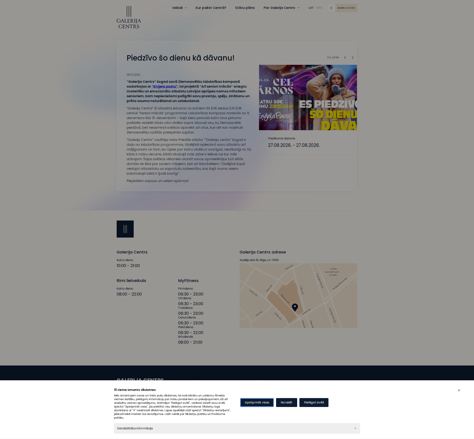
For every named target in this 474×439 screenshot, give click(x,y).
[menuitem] (311, 7)
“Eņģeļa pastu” (165, 86)
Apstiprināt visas (257, 402)
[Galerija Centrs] (129, 17)
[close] (459, 390)
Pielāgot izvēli (314, 402)
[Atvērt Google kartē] (298, 295)
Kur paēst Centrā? (211, 7)
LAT (311, 8)
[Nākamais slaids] (345, 57)
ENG (319, 8)
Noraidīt (286, 402)
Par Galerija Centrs (279, 7)
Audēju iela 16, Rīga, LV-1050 (259, 260)
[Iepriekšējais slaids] (353, 57)
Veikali (177, 7)
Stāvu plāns (245, 7)
